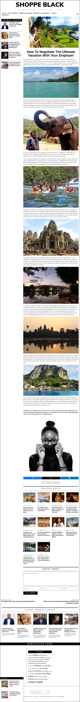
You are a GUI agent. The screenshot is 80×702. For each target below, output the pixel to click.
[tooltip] (32, 478)
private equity (41, 673)
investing (37, 671)
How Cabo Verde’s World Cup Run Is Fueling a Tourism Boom (28, 510)
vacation (56, 482)
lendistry (42, 671)
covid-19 (37, 663)
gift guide (34, 668)
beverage (38, 659)
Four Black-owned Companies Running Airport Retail (43, 509)
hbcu (41, 668)
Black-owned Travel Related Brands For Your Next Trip (71, 534)
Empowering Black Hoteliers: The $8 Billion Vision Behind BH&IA (57, 535)
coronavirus (31, 663)
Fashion (37, 666)
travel (49, 482)
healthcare (30, 671)
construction (45, 661)
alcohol (40, 655)
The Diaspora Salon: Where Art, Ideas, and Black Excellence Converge (58, 510)
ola (43, 482)
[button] (47, 692)
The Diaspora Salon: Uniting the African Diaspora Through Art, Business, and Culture (72, 510)
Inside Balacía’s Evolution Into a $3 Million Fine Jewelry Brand (14, 35)
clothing (46, 659)
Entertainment (31, 666)
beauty (49, 657)
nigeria (46, 671)
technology (40, 679)
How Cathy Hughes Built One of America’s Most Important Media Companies (15, 55)
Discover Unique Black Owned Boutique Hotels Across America (44, 534)
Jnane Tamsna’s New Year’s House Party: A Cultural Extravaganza (44, 558)
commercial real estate (37, 661)
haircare (38, 668)
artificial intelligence (40, 657)
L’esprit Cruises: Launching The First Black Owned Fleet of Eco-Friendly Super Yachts (29, 560)
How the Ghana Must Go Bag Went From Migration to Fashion (15, 64)
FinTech (43, 666)
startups (35, 679)
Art (34, 657)
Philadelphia (33, 673)
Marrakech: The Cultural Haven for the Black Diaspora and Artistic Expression (29, 535)
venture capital (35, 682)
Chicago (42, 659)
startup (30, 679)
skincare (41, 676)
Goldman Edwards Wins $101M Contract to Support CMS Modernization (15, 45)
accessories (30, 655)
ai (38, 655)
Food (48, 666)
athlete (46, 657)
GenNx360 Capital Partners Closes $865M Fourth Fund (15, 24)
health (45, 668)
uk (47, 679)
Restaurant (36, 676)
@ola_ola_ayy (48, 414)
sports (45, 676)
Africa (35, 655)
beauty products (31, 659)
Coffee (29, 661)
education (43, 663)
